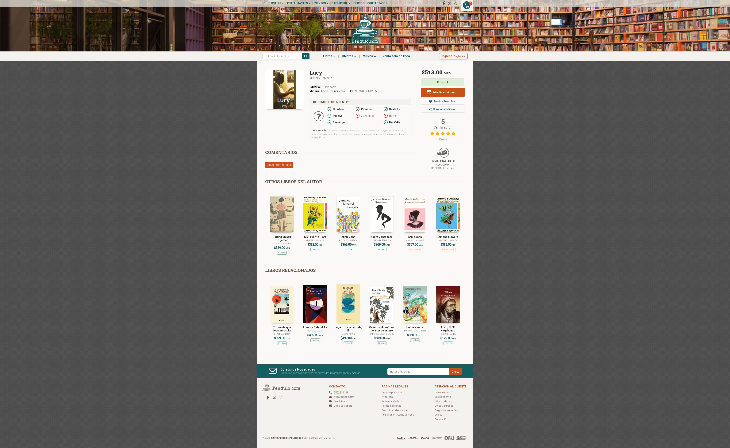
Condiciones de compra (394, 410)
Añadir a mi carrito (445, 92)
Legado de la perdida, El (348, 329)
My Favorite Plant (315, 236)
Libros (328, 56)
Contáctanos (377, 3)
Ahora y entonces (382, 236)
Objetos (348, 56)
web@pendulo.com (344, 396)
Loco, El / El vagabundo (448, 329)
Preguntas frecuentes (446, 410)
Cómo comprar (443, 392)
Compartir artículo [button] (443, 109)
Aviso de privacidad (392, 392)
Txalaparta (329, 87)
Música (368, 56)
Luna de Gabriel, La (315, 327)
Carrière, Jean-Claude (381, 334)
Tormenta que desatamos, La (281, 329)
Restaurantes (297, 3)
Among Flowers (448, 236)
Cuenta (438, 414)
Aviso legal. (388, 396)
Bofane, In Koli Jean (415, 331)
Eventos (320, 3)
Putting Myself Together (282, 238)
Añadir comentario (279, 164)
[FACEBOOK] (444, 3)
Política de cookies (391, 405)
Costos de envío (443, 396)
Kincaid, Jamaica (320, 78)
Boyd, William (315, 331)
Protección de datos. (392, 401)
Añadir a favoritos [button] (444, 101)
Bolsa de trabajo (343, 405)
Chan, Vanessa (282, 334)
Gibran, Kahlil (448, 334)
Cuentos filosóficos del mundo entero (381, 329)
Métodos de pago (444, 401)
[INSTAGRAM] (455, 3)
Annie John (348, 236)
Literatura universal (333, 91)
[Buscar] (305, 56)
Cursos (358, 3)
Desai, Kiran (348, 334)
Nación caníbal (415, 327)
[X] (449, 3)
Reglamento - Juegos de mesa (398, 414)
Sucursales (273, 3)
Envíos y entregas (444, 405)
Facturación (441, 419)
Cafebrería (340, 3)
